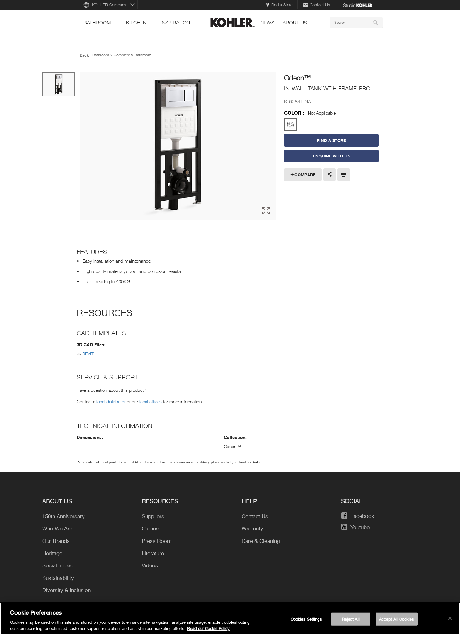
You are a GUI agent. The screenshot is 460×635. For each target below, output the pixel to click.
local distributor (110, 401)
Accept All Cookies (396, 619)
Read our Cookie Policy (208, 628)
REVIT (88, 353)
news (267, 22)
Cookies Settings (306, 619)
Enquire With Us (331, 155)
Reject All (351, 619)
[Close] (450, 618)
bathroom (97, 22)
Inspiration (175, 22)
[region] (230, 618)
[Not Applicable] (290, 124)
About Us (295, 22)
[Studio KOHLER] (358, 4)
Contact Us (320, 4)
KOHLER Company (109, 4)
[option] (178, 146)
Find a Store (282, 4)
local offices (150, 401)
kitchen (136, 22)
